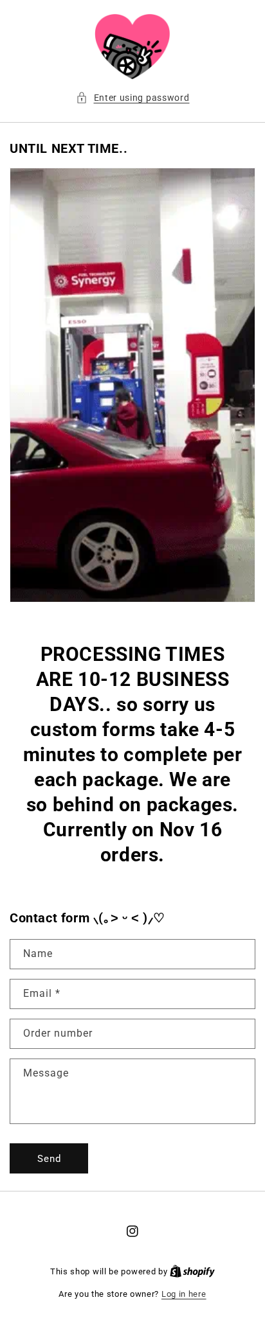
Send (49, 1158)
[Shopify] (192, 1271)
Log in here (183, 1294)
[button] (133, 98)
